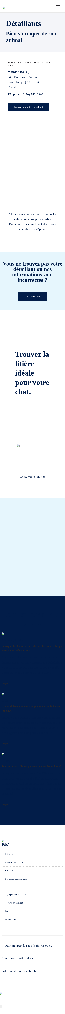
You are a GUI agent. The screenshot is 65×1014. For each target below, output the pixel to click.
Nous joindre (10, 919)
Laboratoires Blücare (14, 862)
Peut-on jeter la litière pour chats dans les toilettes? (32, 766)
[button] (1, 540)
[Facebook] (2, 844)
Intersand (9, 854)
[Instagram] (4, 844)
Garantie (9, 870)
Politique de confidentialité (19, 971)
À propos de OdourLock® (16, 894)
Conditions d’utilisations (18, 958)
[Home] (4, 5)
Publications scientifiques (16, 879)
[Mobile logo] (1, 991)
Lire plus (5, 683)
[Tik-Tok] (7, 844)
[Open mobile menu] (59, 6)
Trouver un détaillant (14, 903)
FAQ (7, 911)
